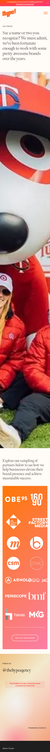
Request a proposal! (25, 4)
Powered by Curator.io (37, 728)
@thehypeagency (17, 670)
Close (47, 3)
